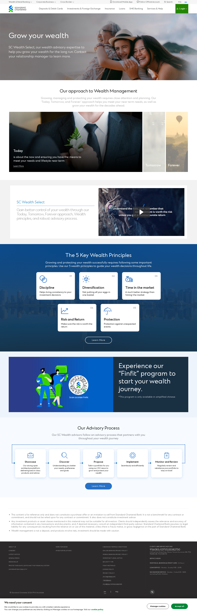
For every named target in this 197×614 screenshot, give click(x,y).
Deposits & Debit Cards (51, 8)
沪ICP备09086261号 (109, 577)
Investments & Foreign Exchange (84, 8)
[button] (141, 212)
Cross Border (66, 2)
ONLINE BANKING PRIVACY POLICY (115, 550)
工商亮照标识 (107, 580)
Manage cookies (158, 606)
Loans (122, 8)
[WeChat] (152, 592)
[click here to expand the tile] (75, 142)
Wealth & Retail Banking (19, 2)
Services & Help (155, 8)
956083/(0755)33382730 (165, 549)
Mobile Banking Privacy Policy (115, 554)
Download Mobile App (123, 2)
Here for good (62, 547)
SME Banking (136, 8)
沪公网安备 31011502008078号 (112, 584)
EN (186, 2)
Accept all (179, 606)
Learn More (18, 166)
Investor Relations (63, 550)
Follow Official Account (150, 2)
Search (170, 2)
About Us (12, 547)
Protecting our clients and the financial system (29, 565)
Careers (12, 550)
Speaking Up (13, 562)
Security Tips (108, 562)
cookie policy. (97, 609)
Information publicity (18, 569)
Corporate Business (45, 2)
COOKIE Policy (108, 569)
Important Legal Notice (112, 558)
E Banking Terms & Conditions (115, 547)
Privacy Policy (109, 573)
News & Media (14, 558)
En (105, 592)
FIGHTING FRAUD (109, 565)
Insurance (110, 8)
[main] (98, 606)
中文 (179, 2)
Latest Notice (14, 554)
